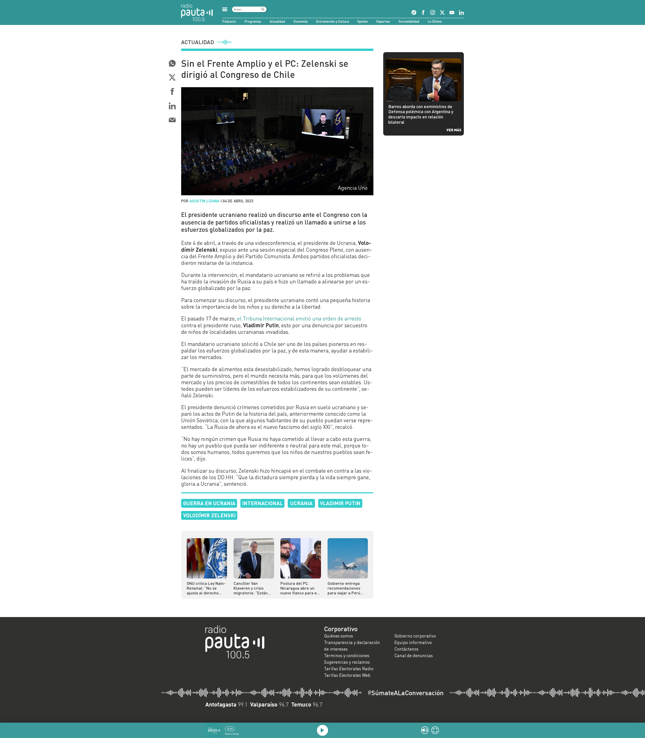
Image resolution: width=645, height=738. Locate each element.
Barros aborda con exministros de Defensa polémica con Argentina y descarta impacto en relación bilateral (420, 114)
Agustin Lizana (204, 201)
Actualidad (277, 21)
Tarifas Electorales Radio (348, 668)
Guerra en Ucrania (209, 503)
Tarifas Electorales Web (347, 675)
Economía (301, 21)
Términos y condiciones (346, 655)
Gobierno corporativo (415, 635)
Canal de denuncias (413, 655)
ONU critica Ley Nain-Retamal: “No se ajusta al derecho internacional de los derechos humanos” (206, 588)
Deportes (383, 21)
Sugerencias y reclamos (347, 662)
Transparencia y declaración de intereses (352, 646)
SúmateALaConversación (405, 692)
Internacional (262, 503)
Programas (252, 21)
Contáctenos (406, 649)
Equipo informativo (413, 642)
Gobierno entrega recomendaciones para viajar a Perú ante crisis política (344, 588)
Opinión (362, 21)
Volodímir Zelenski (209, 515)
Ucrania (301, 503)
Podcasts (229, 21)
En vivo (230, 729)
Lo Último (435, 21)
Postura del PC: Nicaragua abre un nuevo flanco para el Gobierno (299, 588)
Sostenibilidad (409, 21)
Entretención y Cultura (332, 21)
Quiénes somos (338, 635)
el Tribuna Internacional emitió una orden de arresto (298, 318)
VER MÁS (453, 129)
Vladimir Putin (340, 503)
